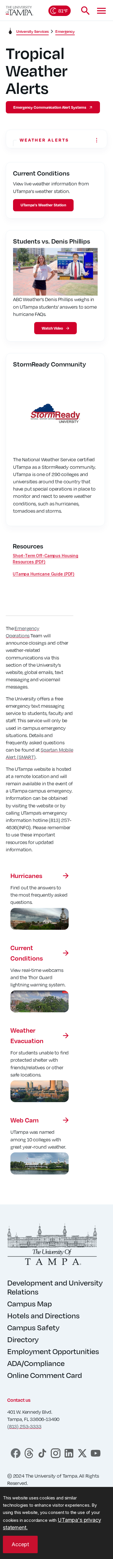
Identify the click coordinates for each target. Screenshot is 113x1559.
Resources (28, 546)
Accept (20, 1544)
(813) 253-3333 (24, 1426)
